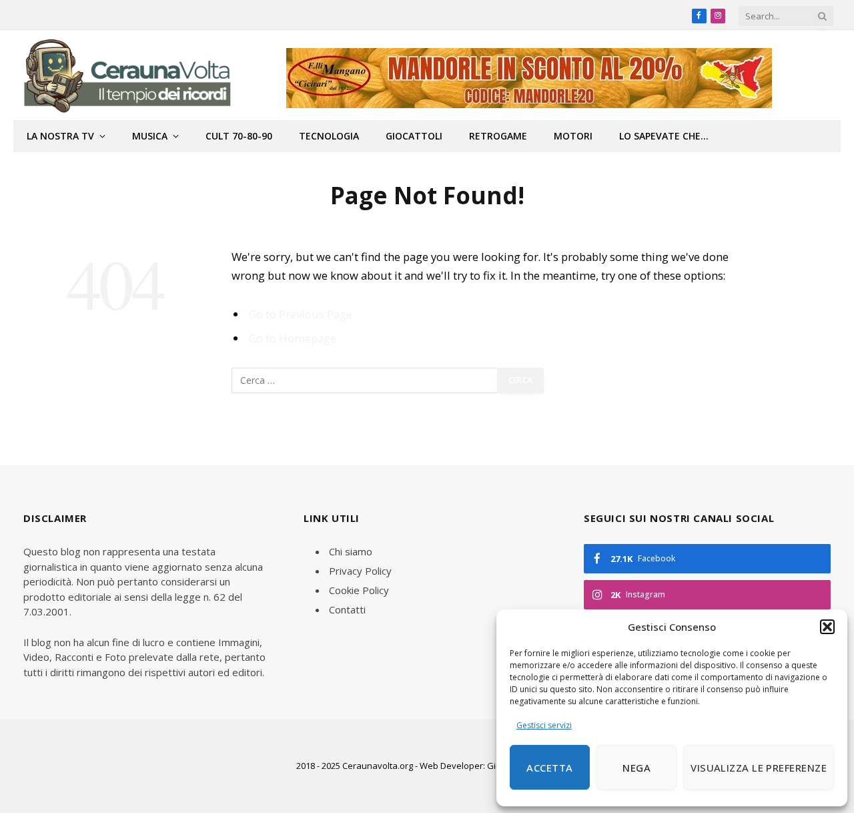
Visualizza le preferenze (759, 767)
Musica (149, 135)
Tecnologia (329, 135)
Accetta (549, 767)
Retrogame (498, 135)
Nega (636, 767)
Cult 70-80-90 (238, 135)
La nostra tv (60, 135)
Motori (573, 135)
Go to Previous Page (300, 314)
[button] (827, 626)
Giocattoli (414, 135)
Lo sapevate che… (664, 135)
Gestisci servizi (544, 725)
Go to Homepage (292, 338)
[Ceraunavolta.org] (126, 75)
